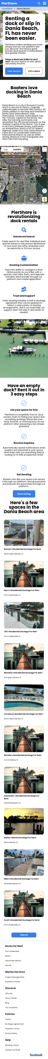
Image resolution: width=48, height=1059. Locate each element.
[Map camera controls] (44, 191)
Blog (7, 1003)
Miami (7, 956)
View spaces (13, 71)
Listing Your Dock (12, 1050)
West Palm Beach (13, 960)
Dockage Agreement (14, 1024)
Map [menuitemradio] (6, 149)
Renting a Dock (12, 1045)
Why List (8, 993)
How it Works (11, 998)
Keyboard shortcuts (18, 203)
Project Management (14, 977)
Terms (45, 203)
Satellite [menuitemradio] (17, 149)
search (39, 3)
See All (8, 965)
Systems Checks (12, 981)
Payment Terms (12, 1028)
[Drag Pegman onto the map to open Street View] (44, 199)
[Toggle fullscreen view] (44, 149)
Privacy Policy (11, 1033)
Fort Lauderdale (12, 951)
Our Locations (11, 1007)
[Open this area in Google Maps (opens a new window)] (4, 202)
